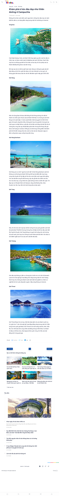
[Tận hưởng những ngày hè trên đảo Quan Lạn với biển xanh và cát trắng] (44, 361)
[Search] (54, 2)
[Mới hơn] (10, 349)
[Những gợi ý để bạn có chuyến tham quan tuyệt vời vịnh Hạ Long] (14, 375)
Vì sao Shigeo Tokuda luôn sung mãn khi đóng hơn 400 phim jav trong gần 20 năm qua (21, 447)
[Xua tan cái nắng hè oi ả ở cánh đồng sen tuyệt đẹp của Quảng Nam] (29, 361)
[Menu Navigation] (2, 2)
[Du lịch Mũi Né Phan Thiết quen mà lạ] (14, 361)
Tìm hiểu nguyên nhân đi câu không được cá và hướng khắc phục (21, 439)
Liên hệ (21, 466)
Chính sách (26, 466)
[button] (51, 2)
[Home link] (30, 349)
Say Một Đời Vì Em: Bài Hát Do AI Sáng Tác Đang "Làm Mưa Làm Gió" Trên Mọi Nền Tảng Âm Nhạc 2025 (21, 431)
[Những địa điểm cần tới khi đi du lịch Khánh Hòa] (44, 375)
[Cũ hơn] (49, 349)
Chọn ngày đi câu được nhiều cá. (15, 421)
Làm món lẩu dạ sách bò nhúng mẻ (16, 453)
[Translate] (56, 2)
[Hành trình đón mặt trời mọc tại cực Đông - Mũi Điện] (29, 375)
